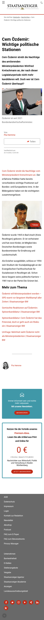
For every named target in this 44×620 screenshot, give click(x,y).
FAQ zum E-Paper (11, 534)
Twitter (12, 602)
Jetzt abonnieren (22, 472)
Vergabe (7, 572)
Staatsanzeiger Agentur (14, 577)
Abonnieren (22, 413)
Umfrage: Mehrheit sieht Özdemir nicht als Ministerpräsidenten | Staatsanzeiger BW (21, 336)
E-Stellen (7, 563)
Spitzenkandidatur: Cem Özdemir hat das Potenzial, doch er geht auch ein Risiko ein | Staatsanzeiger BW (22, 322)
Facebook (6, 602)
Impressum (9, 506)
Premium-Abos (21, 433)
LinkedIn (37, 602)
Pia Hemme (9, 135)
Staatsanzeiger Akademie (15, 582)
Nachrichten (25, 17)
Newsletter (8, 520)
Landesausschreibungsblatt (16, 591)
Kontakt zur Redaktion (13, 515)
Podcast (7, 529)
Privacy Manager (11, 543)
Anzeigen (8, 586)
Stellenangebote (11, 568)
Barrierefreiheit (10, 558)
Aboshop (8, 525)
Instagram (18, 602)
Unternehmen (9, 554)
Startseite (16, 17)
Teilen (33, 141)
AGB (6, 497)
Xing (31, 602)
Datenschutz (9, 502)
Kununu (6, 608)
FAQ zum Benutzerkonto (14, 539)
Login (6, 511)
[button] (4, 615)
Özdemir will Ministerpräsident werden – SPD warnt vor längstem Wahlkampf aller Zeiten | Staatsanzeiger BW (22, 297)
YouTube (24, 602)
